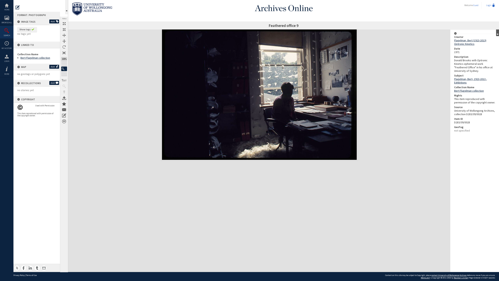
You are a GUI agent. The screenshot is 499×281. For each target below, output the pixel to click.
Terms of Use (31, 275)
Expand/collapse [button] (497, 32)
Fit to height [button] (64, 41)
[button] (64, 69)
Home (6, 9)
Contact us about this (64, 110)
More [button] (6, 74)
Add (53, 21)
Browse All (7, 22)
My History (7, 48)
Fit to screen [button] (64, 29)
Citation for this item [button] (64, 121)
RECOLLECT (425, 278)
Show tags (25, 29)
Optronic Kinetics (464, 44)
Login (6, 61)
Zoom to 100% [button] (64, 53)
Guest (476, 5)
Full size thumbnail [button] (64, 24)
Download (64, 98)
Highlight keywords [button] (64, 92)
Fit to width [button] (64, 35)
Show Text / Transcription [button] (64, 80)
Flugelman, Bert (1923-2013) (470, 40)
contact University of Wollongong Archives (449, 275)
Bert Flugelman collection (35, 58)
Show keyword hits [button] (64, 86)
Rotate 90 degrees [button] (64, 47)
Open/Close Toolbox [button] (66, 7)
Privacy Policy (19, 275)
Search (7, 35)
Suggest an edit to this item (17, 7)
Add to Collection (64, 104)
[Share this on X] (17, 266)
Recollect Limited (461, 278)
